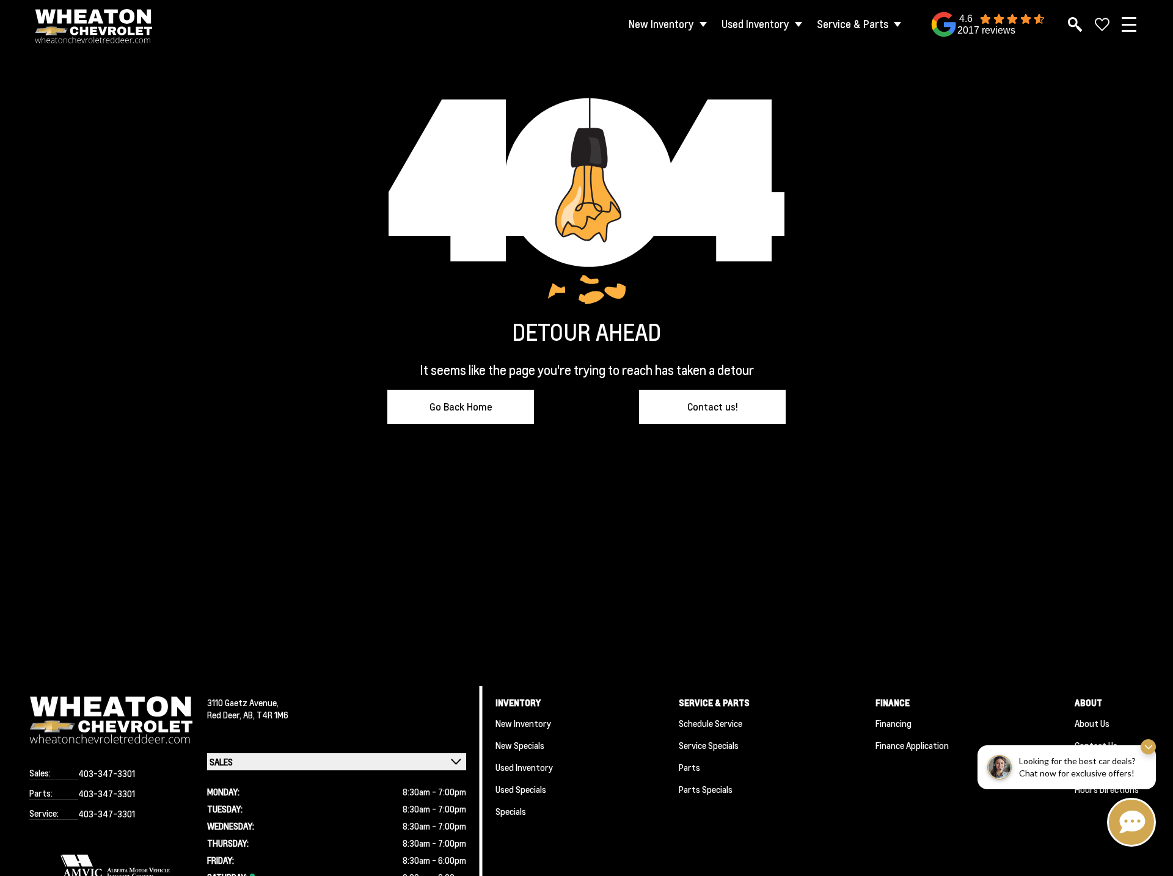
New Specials (519, 745)
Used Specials (520, 789)
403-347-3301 (106, 773)
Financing (893, 723)
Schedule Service (710, 723)
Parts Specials (706, 789)
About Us (1092, 723)
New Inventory (661, 24)
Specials (510, 811)
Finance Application (912, 745)
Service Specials (709, 745)
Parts (689, 767)
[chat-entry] (1131, 822)
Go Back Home (460, 406)
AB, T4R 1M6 (265, 714)
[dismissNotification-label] (1148, 746)
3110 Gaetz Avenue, (243, 702)
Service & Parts (852, 24)
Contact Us (1096, 745)
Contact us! (712, 406)
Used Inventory (755, 24)
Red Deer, (225, 714)
